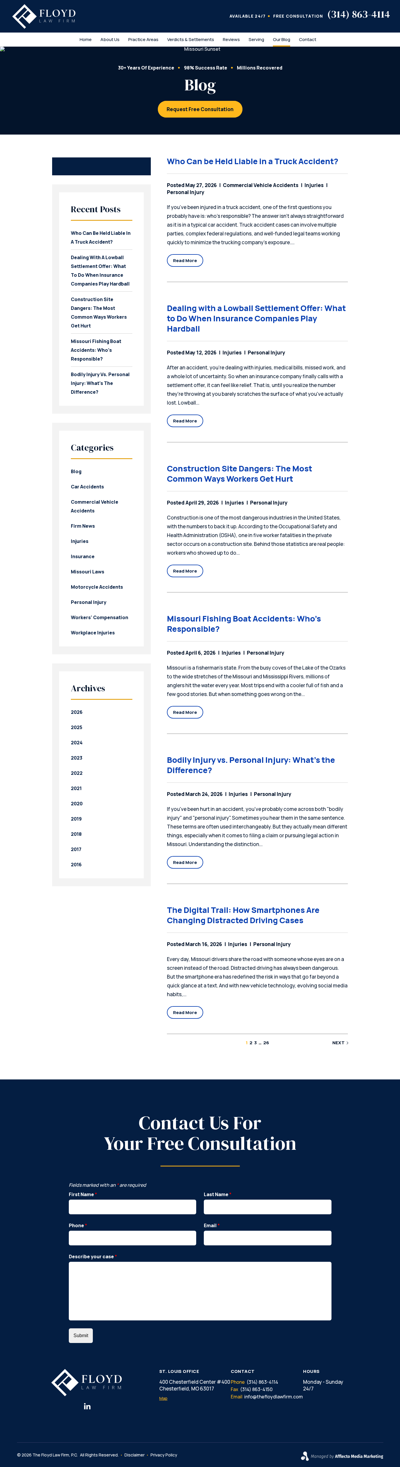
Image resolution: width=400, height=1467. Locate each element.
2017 (76, 849)
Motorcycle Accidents (97, 587)
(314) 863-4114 (358, 14)
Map (163, 1398)
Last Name (218, 1194)
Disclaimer (134, 1455)
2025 (76, 727)
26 (266, 1043)
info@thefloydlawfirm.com (273, 1396)
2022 (77, 773)
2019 (76, 819)
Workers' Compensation (99, 617)
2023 (76, 758)
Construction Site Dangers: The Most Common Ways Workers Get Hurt (239, 473)
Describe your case (93, 1256)
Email (212, 1225)
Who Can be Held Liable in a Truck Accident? (252, 161)
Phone (78, 1225)
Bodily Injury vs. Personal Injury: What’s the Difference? (251, 764)
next (338, 1043)
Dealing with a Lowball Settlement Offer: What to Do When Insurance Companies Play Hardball (256, 318)
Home (86, 39)
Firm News (83, 526)
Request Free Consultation (200, 109)
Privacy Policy (164, 1455)
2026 (77, 712)
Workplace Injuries (93, 632)
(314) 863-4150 (256, 1389)
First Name (83, 1194)
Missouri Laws (87, 571)
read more (185, 260)
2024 (77, 742)
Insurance (83, 556)
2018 (76, 834)
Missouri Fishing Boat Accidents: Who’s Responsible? (244, 623)
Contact (307, 39)
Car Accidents (87, 486)
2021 (76, 788)
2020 (77, 803)
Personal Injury (266, 352)
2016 (76, 864)
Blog (76, 471)
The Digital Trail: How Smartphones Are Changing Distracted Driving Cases (243, 915)
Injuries (314, 185)
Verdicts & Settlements (190, 39)
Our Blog (281, 39)
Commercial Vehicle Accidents (260, 185)
